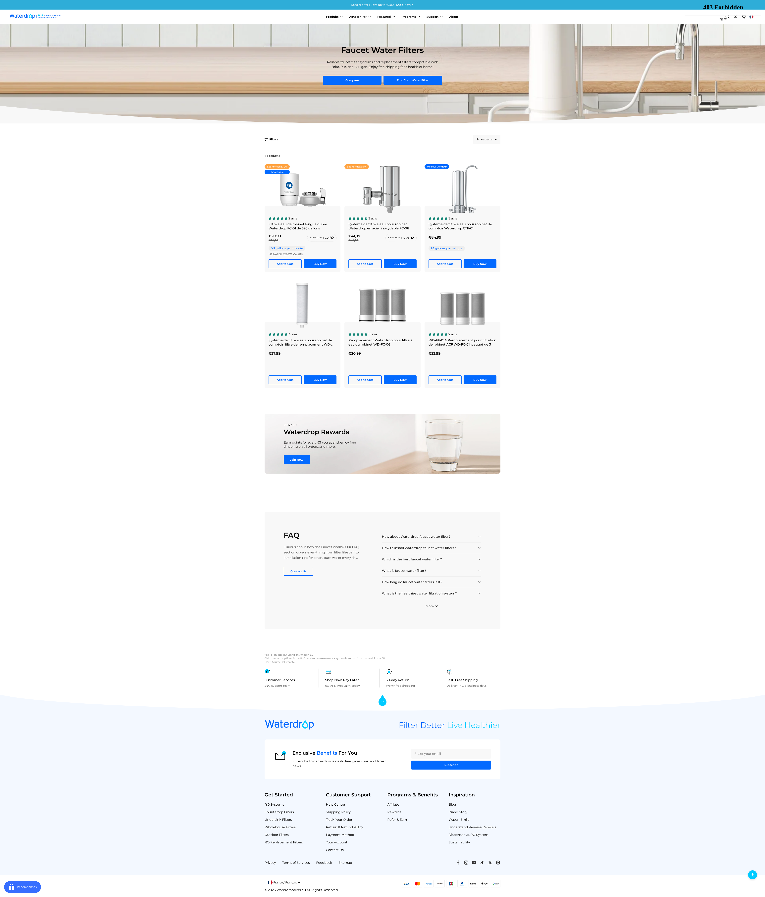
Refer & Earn (397, 820)
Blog (452, 804)
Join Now (296, 459)
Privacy (270, 863)
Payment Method (340, 835)
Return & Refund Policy (344, 827)
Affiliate (393, 804)
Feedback (324, 863)
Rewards (394, 812)
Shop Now (403, 5)
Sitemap (345, 863)
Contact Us (298, 571)
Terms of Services (296, 863)
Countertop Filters (279, 812)
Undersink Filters (278, 820)
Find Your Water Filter (413, 80)
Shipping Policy (338, 812)
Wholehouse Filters (280, 827)
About (453, 17)
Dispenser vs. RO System (468, 835)
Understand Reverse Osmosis (472, 827)
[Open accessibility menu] (752, 874)
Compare (352, 80)
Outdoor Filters (277, 835)
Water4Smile (459, 820)
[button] (271, 139)
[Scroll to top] (382, 701)
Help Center (335, 804)
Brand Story (458, 812)
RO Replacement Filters (284, 842)
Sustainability (459, 842)
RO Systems (274, 804)
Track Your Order (339, 820)
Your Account (336, 842)
